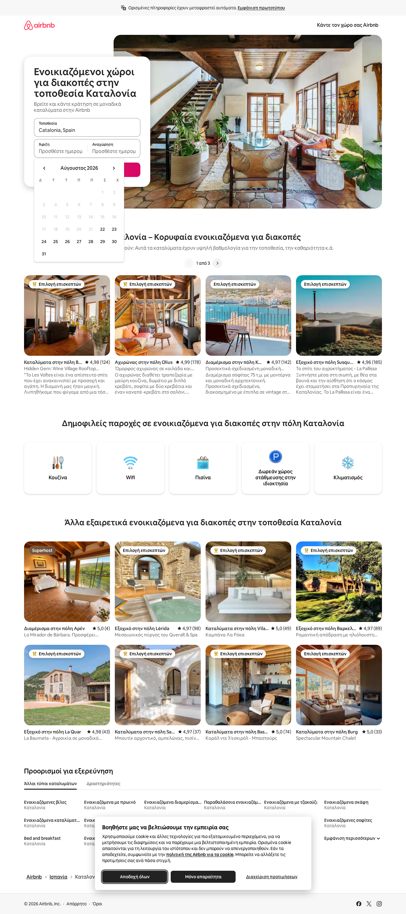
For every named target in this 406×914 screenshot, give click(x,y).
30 (114, 241)
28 (90, 241)
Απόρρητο (76, 903)
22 (102, 229)
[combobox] (87, 130)
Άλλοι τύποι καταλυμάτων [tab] (50, 783)
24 (43, 241)
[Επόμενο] (217, 263)
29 (102, 241)
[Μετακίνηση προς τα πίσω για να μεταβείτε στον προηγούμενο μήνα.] (44, 168)
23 (114, 229)
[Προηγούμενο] (189, 263)
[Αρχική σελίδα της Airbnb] (39, 25)
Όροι (97, 903)
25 (55, 241)
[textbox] (60, 151)
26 (67, 241)
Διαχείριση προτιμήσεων (271, 876)
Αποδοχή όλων (134, 876)
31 (44, 254)
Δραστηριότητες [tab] (103, 783)
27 (79, 241)
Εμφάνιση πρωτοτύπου (261, 8)
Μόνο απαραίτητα (203, 876)
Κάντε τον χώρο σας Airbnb (347, 25)
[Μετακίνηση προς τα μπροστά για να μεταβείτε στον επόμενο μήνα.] (113, 168)
